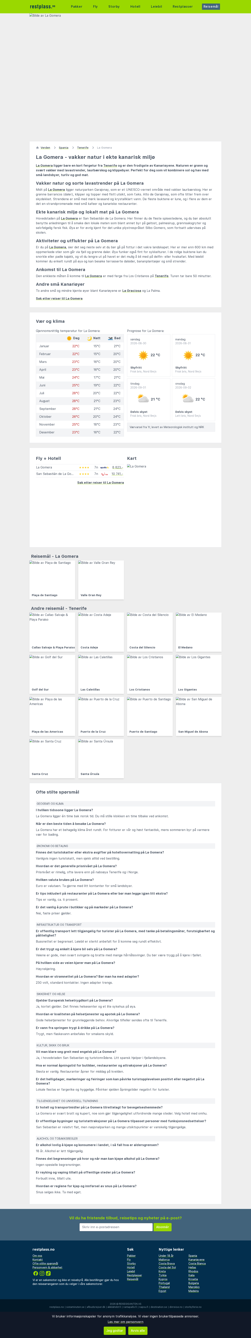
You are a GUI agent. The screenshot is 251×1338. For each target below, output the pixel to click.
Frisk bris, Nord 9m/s (188, 371)
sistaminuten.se (75, 1307)
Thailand (164, 1287)
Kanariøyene (196, 1259)
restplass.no (56, 1307)
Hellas (192, 1267)
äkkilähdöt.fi (114, 1307)
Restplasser (183, 6)
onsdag (183, 385)
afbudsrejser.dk (96, 1307)
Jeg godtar (114, 1331)
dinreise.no (176, 1307)
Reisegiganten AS (130, 1304)
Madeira (193, 1291)
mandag (183, 341)
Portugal (164, 1283)
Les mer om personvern (125, 1322)
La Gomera (44, 165)
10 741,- (117, 474)
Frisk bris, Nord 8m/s (143, 371)
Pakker (77, 6)
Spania (192, 1255)
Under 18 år (166, 1255)
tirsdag (138, 385)
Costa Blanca (197, 1263)
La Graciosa (131, 291)
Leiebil (156, 6)
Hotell (135, 6)
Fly (95, 6)
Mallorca (164, 1259)
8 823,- (117, 467)
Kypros (163, 1279)
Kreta (162, 1271)
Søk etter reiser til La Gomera (59, 298)
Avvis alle (138, 1331)
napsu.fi (143, 1307)
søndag (138, 341)
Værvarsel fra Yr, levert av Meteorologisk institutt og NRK (167, 427)
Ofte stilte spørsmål (45, 1263)
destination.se (159, 1307)
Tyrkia (162, 1275)
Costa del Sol (167, 1267)
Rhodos (193, 1271)
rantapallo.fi (130, 1307)
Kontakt (38, 1259)
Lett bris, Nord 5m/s (188, 415)
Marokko (194, 1287)
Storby (114, 6)
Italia (191, 1275)
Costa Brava (167, 1263)
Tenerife (110, 165)
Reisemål (211, 6)
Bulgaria (193, 1283)
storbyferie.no (193, 1307)
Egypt (162, 1291)
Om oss (37, 1255)
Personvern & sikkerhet (47, 1267)
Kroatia (193, 1279)
